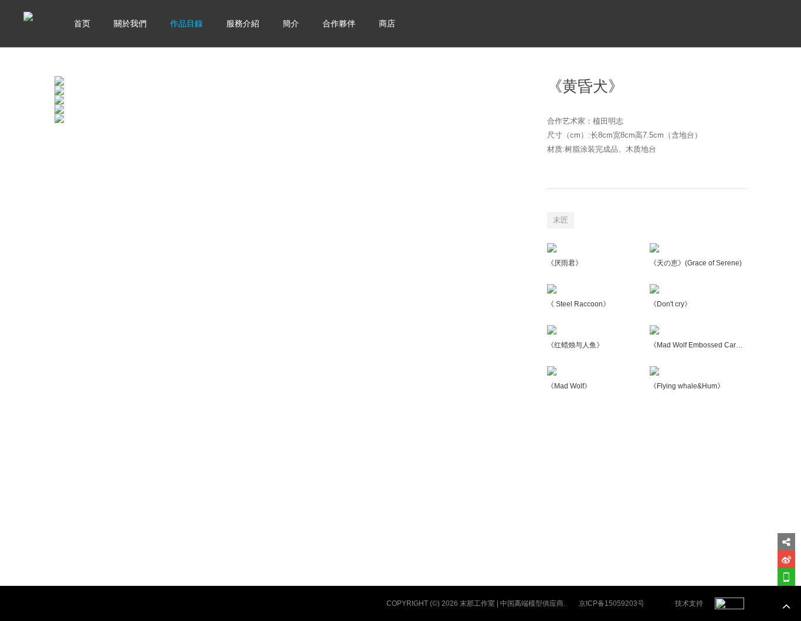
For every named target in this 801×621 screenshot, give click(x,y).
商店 (387, 23)
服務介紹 (242, 23)
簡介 (291, 23)
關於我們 (130, 23)
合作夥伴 (339, 23)
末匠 (560, 220)
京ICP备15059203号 (611, 603)
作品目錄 (186, 23)
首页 (82, 23)
